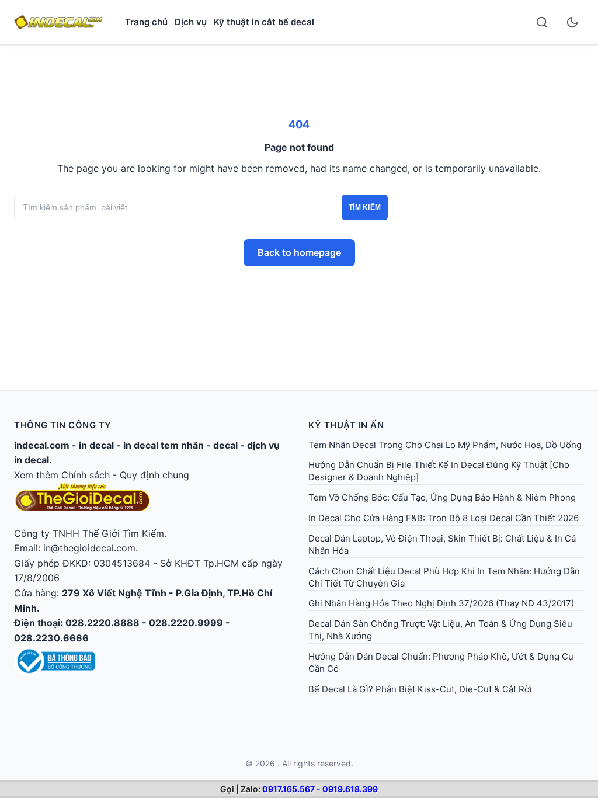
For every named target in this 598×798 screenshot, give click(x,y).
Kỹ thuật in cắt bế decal (264, 21)
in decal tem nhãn (163, 445)
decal (225, 445)
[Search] (542, 22)
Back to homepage (299, 252)
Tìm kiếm (365, 207)
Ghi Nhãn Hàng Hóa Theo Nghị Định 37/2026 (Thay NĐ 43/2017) (441, 603)
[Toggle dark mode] (572, 22)
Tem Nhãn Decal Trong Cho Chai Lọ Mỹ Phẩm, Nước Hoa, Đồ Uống (445, 444)
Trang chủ (146, 21)
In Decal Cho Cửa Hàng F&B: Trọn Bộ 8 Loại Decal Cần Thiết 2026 (443, 517)
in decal (96, 445)
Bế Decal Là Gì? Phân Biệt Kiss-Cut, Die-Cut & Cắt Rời (420, 689)
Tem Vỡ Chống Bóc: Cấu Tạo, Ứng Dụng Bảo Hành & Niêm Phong (442, 497)
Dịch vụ (191, 21)
